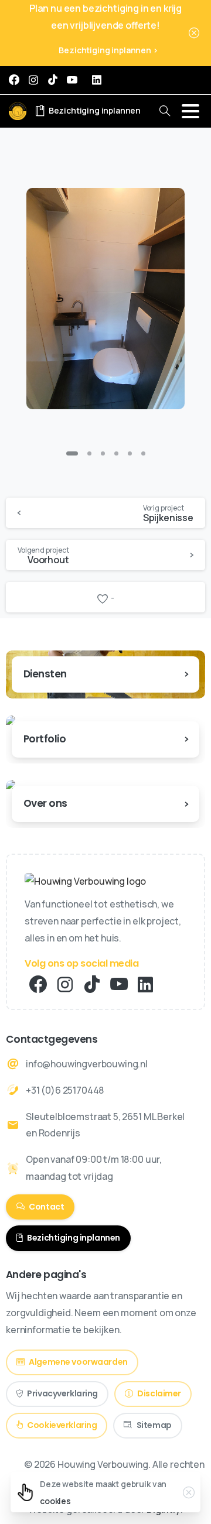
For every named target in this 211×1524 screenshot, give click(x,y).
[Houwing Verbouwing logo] (85, 881)
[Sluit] (194, 33)
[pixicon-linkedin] (145, 984)
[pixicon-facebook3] (38, 984)
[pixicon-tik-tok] (92, 984)
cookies (55, 1500)
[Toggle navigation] (190, 111)
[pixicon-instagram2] (65, 984)
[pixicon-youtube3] (119, 984)
